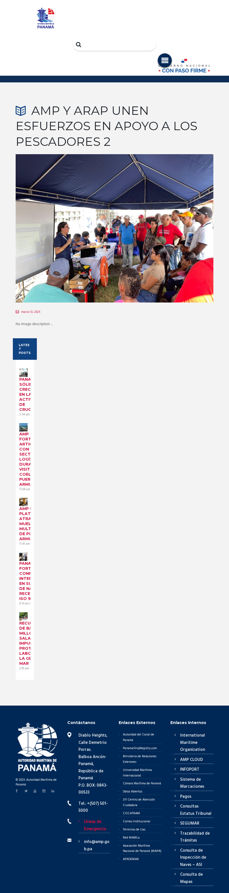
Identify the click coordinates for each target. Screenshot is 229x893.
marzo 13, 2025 (30, 312)
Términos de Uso (134, 829)
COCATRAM (131, 813)
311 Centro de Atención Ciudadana (139, 802)
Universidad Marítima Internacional (137, 773)
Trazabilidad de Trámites (195, 837)
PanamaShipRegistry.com (140, 748)
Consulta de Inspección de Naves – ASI (193, 857)
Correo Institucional (136, 821)
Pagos (185, 796)
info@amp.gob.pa (96, 845)
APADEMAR (131, 859)
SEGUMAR (189, 823)
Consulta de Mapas (191, 878)
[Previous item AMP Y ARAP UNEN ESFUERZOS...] (65, 220)
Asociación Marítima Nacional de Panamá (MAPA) (142, 848)
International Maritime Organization (192, 742)
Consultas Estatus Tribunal (195, 810)
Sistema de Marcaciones (192, 783)
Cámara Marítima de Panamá (142, 783)
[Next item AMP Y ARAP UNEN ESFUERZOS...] (164, 220)
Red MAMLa (131, 837)
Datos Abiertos (132, 791)
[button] (165, 60)
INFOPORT (189, 769)
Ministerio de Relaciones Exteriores (139, 759)
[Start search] (79, 44)
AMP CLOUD (191, 759)
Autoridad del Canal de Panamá (138, 737)
